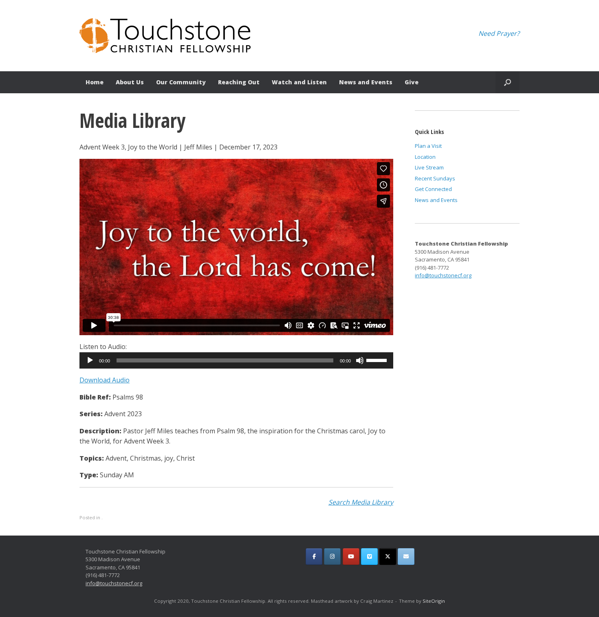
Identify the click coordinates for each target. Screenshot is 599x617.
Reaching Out (239, 82)
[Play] (90, 360)
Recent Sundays (435, 178)
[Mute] (360, 360)
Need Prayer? (499, 33)
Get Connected (433, 189)
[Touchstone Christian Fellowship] (165, 35)
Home (95, 82)
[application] (236, 360)
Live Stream (429, 167)
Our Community (181, 82)
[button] (507, 82)
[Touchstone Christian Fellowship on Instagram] (332, 556)
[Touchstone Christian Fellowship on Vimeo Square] (369, 556)
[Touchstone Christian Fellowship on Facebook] (314, 556)
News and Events (365, 82)
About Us (130, 82)
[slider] (377, 359)
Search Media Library (360, 502)
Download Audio (104, 379)
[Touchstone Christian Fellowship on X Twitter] (387, 556)
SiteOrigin (434, 601)
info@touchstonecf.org (443, 275)
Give (411, 82)
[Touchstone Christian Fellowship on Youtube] (351, 556)
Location (425, 156)
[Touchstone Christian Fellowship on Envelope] (406, 556)
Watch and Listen (299, 82)
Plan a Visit (428, 145)
